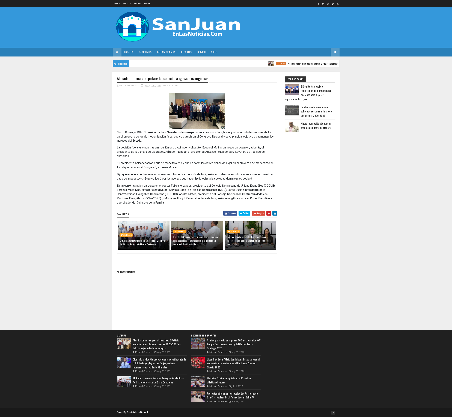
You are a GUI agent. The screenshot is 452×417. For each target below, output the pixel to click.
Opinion (201, 52)
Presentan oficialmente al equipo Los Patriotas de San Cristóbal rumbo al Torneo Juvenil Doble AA (232, 395)
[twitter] (333, 4)
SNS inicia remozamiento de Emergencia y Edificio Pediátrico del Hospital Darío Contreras (142, 242)
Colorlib (144, 412)
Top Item (147, 3)
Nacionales (145, 52)
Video (214, 52)
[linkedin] (328, 4)
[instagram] (323, 4)
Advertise (116, 3)
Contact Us (127, 3)
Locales (128, 52)
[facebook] (318, 4)
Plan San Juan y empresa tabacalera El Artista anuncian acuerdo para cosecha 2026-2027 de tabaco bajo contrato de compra (335, 63)
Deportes (186, 52)
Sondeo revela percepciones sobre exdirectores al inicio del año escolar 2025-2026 (316, 111)
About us (137, 3)
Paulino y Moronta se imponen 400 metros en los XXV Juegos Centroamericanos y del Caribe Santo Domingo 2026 (234, 344)
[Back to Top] (333, 413)
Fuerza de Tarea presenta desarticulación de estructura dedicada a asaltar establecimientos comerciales (248, 240)
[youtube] (338, 4)
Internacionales (166, 52)
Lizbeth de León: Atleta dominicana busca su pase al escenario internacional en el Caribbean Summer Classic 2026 (233, 363)
